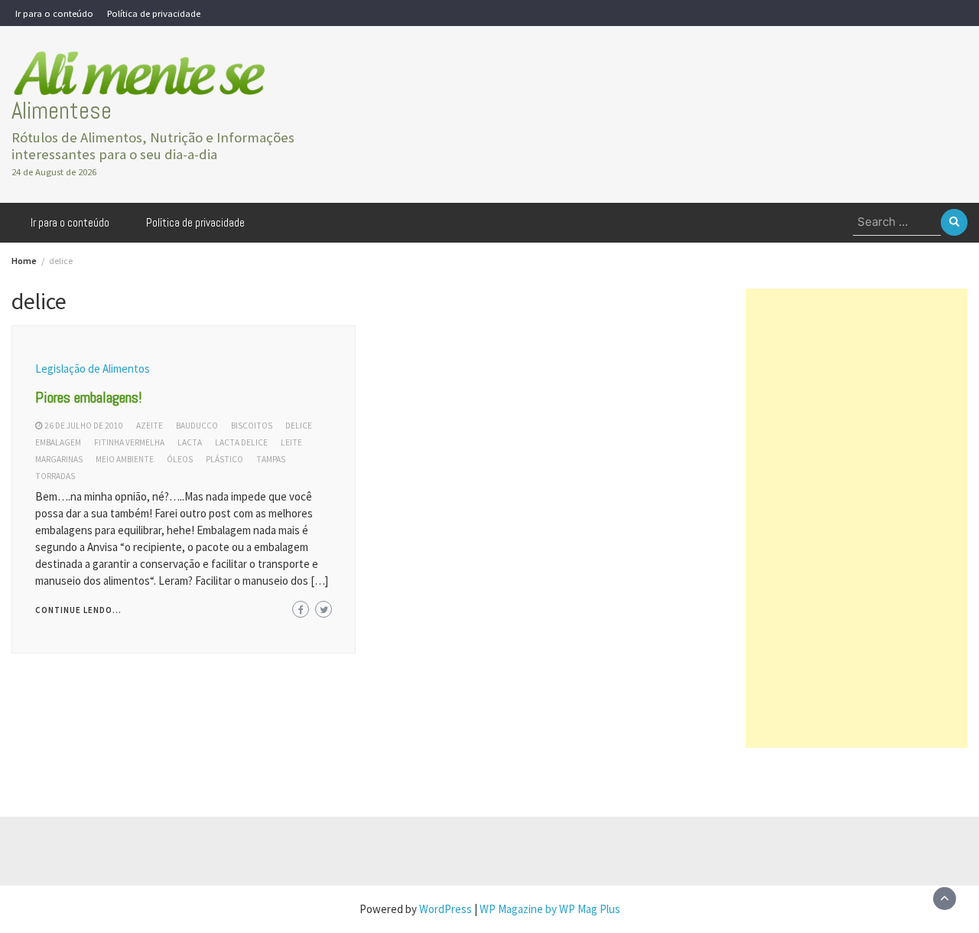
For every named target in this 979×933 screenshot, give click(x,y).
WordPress (445, 909)
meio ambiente (125, 459)
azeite (149, 425)
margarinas (59, 459)
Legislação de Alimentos (92, 368)
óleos (180, 459)
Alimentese (61, 111)
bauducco (197, 425)
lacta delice (241, 442)
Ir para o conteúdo (54, 13)
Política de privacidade (153, 13)
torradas (55, 476)
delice (298, 425)
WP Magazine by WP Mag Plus (550, 909)
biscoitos (251, 425)
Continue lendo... (78, 610)
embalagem (58, 442)
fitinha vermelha (129, 442)
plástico (224, 459)
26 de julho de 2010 (83, 425)
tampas (270, 459)
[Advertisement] (857, 518)
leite (291, 442)
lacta (189, 442)
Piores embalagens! (88, 397)
